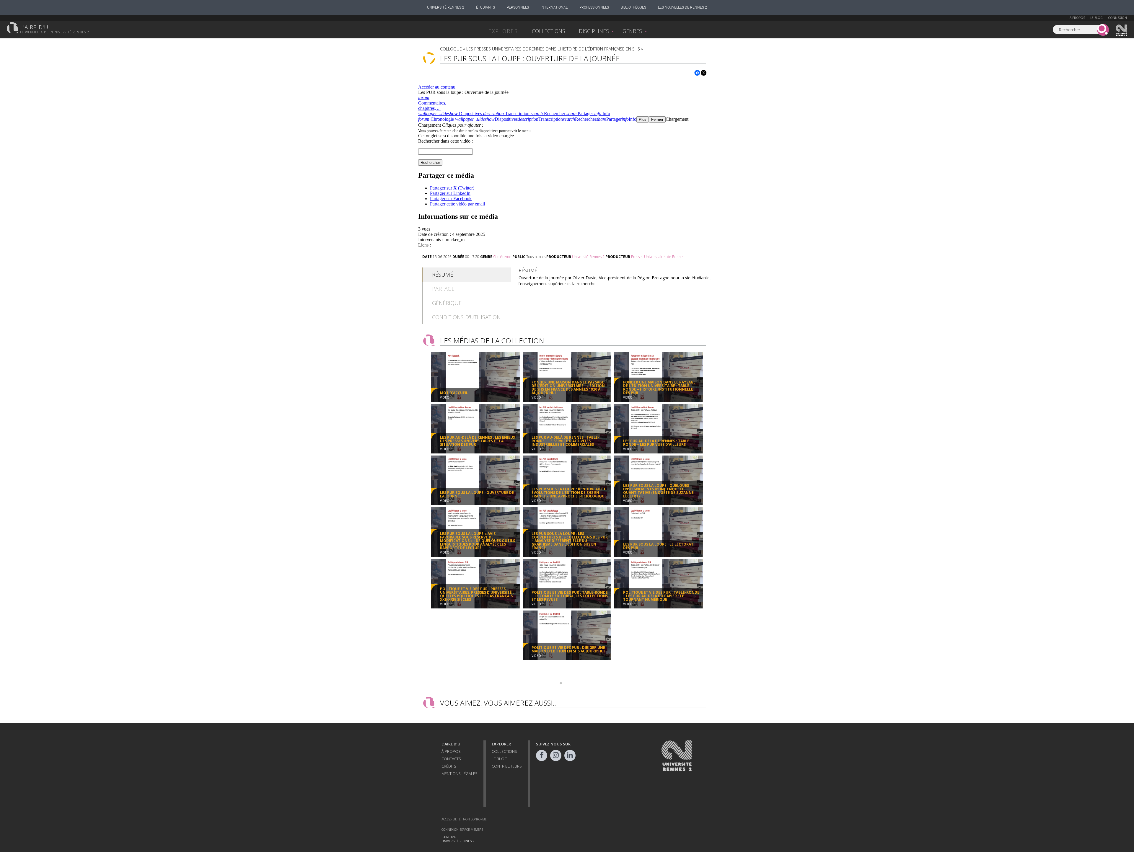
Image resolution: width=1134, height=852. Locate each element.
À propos (1077, 18)
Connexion (1117, 18)
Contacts (451, 758)
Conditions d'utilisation (466, 317)
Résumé (442, 274)
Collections (548, 31)
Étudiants (485, 7)
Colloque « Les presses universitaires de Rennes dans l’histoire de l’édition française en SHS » (541, 49)
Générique (447, 302)
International (554, 7)
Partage (443, 288)
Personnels (518, 7)
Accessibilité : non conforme (464, 819)
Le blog (1096, 18)
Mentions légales (459, 773)
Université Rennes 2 (445, 7)
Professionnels (594, 7)
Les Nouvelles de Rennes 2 (682, 7)
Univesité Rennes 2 (1122, 30)
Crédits (448, 766)
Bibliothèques (633, 7)
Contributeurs (507, 766)
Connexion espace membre (462, 829)
